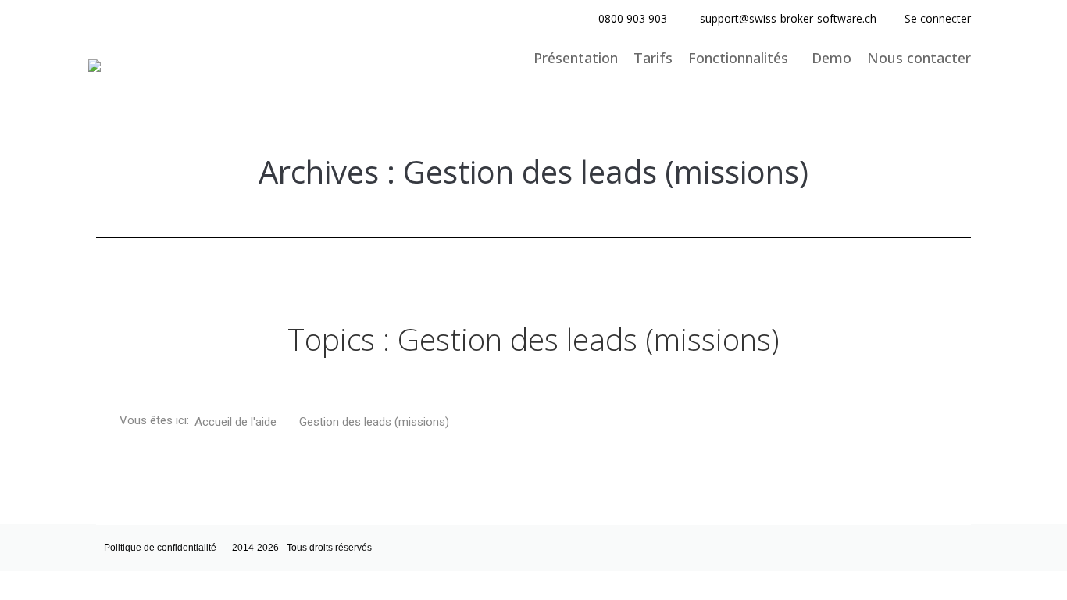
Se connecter (938, 18)
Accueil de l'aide (237, 422)
